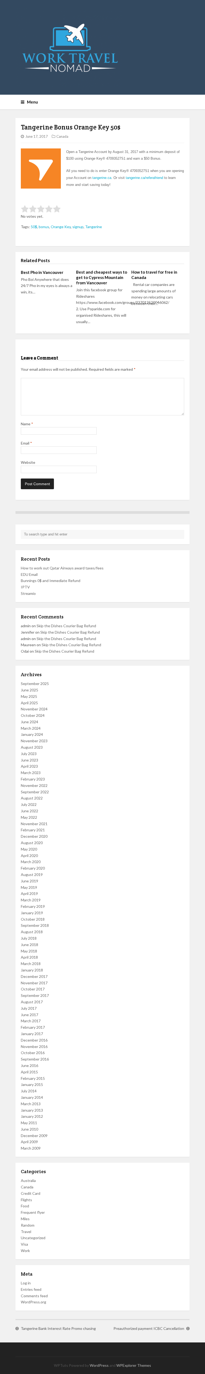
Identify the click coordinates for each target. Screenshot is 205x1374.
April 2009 (29, 1141)
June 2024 (29, 721)
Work (25, 1250)
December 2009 (34, 1135)
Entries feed (31, 1289)
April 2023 (29, 766)
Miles (25, 1218)
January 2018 (32, 970)
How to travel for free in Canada (154, 275)
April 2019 (29, 893)
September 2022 (35, 792)
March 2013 (31, 1103)
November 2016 (34, 1046)
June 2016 (29, 1065)
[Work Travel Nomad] (102, 47)
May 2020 (29, 849)
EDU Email (29, 574)
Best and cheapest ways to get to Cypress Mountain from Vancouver (101, 277)
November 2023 (34, 740)
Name (27, 424)
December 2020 (34, 836)
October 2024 (33, 715)
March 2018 (31, 963)
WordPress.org (33, 1302)
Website (28, 462)
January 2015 (32, 1084)
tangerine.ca (101, 178)
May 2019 (29, 887)
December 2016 (34, 1040)
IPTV (25, 587)
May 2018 (29, 951)
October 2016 (33, 1052)
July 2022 (29, 804)
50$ (34, 226)
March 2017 (31, 1021)
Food (25, 1206)
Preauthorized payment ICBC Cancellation (148, 1328)
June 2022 (29, 811)
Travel (26, 1231)
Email (26, 443)
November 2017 (34, 983)
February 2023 (33, 779)
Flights (26, 1199)
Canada (62, 136)
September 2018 (35, 925)
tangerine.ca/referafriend (144, 178)
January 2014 (32, 1097)
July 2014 (29, 1091)
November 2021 (34, 823)
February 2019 (33, 906)
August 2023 (32, 747)
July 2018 (29, 938)
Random (27, 1225)
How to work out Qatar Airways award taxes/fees (62, 568)
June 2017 (29, 1014)
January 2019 (32, 912)
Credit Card (30, 1193)
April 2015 (29, 1072)
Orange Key (61, 226)
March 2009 (31, 1148)
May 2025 (29, 696)
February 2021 (33, 830)
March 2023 (31, 772)
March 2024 (31, 728)
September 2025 (35, 683)
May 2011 (29, 1122)
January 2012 (32, 1116)
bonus (44, 226)
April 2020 (29, 855)
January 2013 (32, 1110)
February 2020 (33, 868)
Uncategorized (33, 1237)
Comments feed (34, 1295)
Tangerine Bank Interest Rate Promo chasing (58, 1328)
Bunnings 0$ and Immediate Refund (50, 580)
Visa (24, 1244)
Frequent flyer (33, 1212)
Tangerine (93, 226)
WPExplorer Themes (133, 1365)
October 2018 (33, 919)
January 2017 (32, 1033)
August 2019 (32, 874)
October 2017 (33, 989)
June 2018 (29, 944)
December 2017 (34, 976)
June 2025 (29, 690)
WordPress (99, 1365)
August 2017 (32, 1002)
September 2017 (35, 995)
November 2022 (34, 785)
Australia (28, 1180)
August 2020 (32, 842)
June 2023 (29, 760)
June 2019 (29, 881)
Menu (32, 101)
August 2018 (32, 931)
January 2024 (32, 734)
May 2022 (29, 817)
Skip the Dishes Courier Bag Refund (66, 625)
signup (78, 226)
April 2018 (29, 957)
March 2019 (31, 900)
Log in (26, 1283)
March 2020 (31, 861)
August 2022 (32, 798)
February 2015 (33, 1078)
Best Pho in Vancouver (42, 272)
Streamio (28, 593)
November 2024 (34, 709)
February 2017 (33, 1027)
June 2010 (29, 1129)
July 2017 (29, 1008)
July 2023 (29, 753)
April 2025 (29, 703)
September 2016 (35, 1059)
